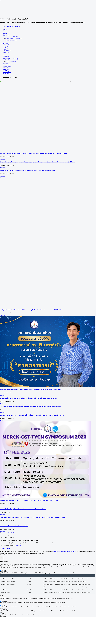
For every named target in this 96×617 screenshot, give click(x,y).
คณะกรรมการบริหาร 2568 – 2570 (10, 36)
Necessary (4, 570)
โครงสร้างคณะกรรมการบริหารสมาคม (14, 38)
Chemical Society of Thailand (10, 26)
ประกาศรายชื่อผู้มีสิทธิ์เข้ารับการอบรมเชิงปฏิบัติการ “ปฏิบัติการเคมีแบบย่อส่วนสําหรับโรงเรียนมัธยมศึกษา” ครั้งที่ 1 (31, 406)
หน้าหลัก (5, 33)
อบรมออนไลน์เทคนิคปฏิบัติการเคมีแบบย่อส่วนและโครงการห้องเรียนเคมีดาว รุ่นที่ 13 (23, 509)
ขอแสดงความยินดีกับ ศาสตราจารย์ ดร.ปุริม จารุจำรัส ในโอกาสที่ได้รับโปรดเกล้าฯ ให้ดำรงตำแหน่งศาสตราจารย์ (30, 389)
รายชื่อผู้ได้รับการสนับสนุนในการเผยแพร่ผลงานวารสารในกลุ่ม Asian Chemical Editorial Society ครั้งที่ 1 (28, 170)
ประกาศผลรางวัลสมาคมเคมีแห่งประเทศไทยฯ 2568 (14, 526)
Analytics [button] (2, 604)
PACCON (5, 49)
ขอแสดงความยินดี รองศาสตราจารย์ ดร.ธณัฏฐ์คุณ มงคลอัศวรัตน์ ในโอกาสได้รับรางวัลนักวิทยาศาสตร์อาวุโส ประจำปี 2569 (33, 153)
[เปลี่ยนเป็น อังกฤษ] (5, 29)
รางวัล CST (5, 46)
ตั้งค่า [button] (1, 554)
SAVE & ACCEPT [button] (4, 616)
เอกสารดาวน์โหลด (7, 50)
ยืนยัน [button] (4, 554)
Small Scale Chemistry (7, 44)
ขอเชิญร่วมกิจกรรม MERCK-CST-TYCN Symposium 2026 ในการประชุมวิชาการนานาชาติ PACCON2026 (29, 500)
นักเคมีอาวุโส (6, 47)
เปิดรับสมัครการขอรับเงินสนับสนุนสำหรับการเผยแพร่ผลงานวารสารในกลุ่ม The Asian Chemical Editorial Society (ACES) (32, 517)
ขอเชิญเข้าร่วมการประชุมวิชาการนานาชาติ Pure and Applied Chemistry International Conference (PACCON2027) (31, 310)
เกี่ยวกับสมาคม (6, 35)
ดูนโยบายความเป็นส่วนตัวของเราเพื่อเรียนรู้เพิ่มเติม (65, 551)
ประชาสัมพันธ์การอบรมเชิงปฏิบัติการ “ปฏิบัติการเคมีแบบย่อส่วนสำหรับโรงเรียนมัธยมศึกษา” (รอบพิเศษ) (28, 398)
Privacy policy (5, 548)
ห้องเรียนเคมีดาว (6, 43)
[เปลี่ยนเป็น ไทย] (4, 30)
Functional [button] (2, 595)
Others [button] (1, 612)
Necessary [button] (2, 569)
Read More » (2, 159)
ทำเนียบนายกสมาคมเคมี (11, 40)
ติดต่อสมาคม (6, 52)
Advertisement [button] (3, 608)
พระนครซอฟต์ (18, 545)
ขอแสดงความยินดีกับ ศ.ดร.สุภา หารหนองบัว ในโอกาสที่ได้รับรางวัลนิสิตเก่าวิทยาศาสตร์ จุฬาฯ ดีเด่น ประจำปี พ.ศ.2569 (32, 415)
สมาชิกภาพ (5, 41)
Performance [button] (2, 599)
